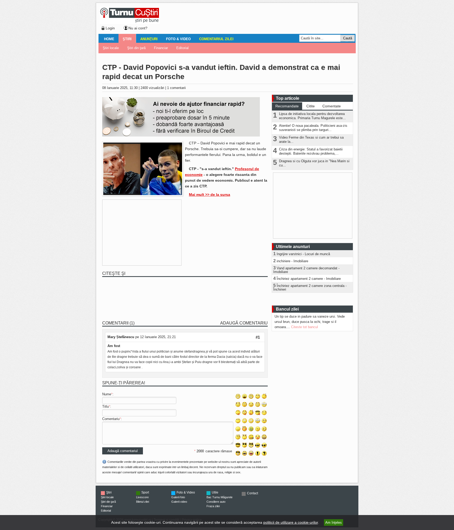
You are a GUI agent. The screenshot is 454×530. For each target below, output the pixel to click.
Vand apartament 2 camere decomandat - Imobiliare (306, 270)
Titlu (105, 406)
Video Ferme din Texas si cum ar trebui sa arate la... (311, 139)
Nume (106, 394)
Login (110, 28)
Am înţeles (333, 522)
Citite (310, 106)
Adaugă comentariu (244, 323)
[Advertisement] (256, 19)
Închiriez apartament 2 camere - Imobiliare (309, 279)
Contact (252, 493)
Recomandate (287, 106)
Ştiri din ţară (136, 48)
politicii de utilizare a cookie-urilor (290, 522)
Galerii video (179, 501)
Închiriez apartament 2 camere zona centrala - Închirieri (310, 287)
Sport (145, 492)
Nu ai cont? (137, 28)
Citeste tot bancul (304, 327)
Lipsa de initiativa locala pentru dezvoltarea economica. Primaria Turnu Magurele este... (312, 116)
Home (109, 39)
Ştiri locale (111, 48)
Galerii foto (178, 497)
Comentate (331, 106)
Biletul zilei (142, 501)
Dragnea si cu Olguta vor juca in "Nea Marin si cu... (314, 163)
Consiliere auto (216, 501)
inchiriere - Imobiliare (292, 261)
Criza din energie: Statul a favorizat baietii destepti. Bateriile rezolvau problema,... (311, 151)
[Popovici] (142, 195)
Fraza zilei (213, 506)
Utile (215, 492)
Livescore (142, 497)
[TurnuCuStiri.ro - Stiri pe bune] (130, 22)
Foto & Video (178, 39)
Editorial (182, 48)
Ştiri (127, 39)
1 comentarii (176, 88)
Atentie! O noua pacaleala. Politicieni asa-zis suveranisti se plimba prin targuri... (313, 128)
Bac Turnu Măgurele (220, 497)
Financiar (161, 48)
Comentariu (111, 419)
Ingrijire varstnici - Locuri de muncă (303, 254)
